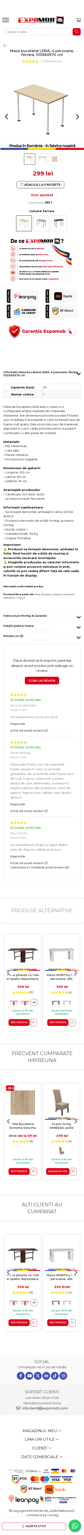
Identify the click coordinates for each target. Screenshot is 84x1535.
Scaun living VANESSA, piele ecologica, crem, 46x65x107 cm (61, 1126)
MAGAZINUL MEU (40, 1431)
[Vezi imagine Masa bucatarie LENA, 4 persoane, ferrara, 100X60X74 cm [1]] (42, 159)
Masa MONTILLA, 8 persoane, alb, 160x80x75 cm (61, 977)
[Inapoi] (3, 45)
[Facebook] (21, 1376)
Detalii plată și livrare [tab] (18, 626)
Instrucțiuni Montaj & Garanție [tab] (25, 615)
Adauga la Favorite (42, 185)
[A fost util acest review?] (46, 730)
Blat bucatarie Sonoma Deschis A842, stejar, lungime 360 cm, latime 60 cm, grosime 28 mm (23, 1126)
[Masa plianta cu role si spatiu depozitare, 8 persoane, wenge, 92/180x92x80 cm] (23, 953)
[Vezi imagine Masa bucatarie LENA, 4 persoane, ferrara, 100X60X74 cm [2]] (54, 159)
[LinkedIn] (46, 1376)
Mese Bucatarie (43, 594)
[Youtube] (29, 1376)
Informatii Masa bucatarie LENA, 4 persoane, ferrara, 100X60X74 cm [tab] (40, 373)
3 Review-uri (51, 61)
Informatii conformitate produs (23, 586)
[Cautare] (77, 31)
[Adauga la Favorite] (33, 1022)
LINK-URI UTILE (40, 1439)
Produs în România (64, 594)
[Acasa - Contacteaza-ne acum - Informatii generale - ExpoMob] (41, 20)
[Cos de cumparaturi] (78, 20)
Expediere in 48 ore (14, 597)
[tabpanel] (42, 110)
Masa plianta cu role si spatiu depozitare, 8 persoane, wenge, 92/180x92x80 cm (22, 977)
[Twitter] (38, 1376)
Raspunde (17, 723)
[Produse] (6, 21)
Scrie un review (42, 680)
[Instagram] (63, 1376)
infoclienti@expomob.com (44, 1408)
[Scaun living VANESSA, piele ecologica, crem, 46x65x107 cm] (61, 1102)
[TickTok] (55, 1376)
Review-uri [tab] (13, 636)
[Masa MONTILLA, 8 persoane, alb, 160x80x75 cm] (61, 953)
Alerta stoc (36, 1526)
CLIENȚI (40, 1448)
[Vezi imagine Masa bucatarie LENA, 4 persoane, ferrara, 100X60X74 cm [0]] (29, 159)
